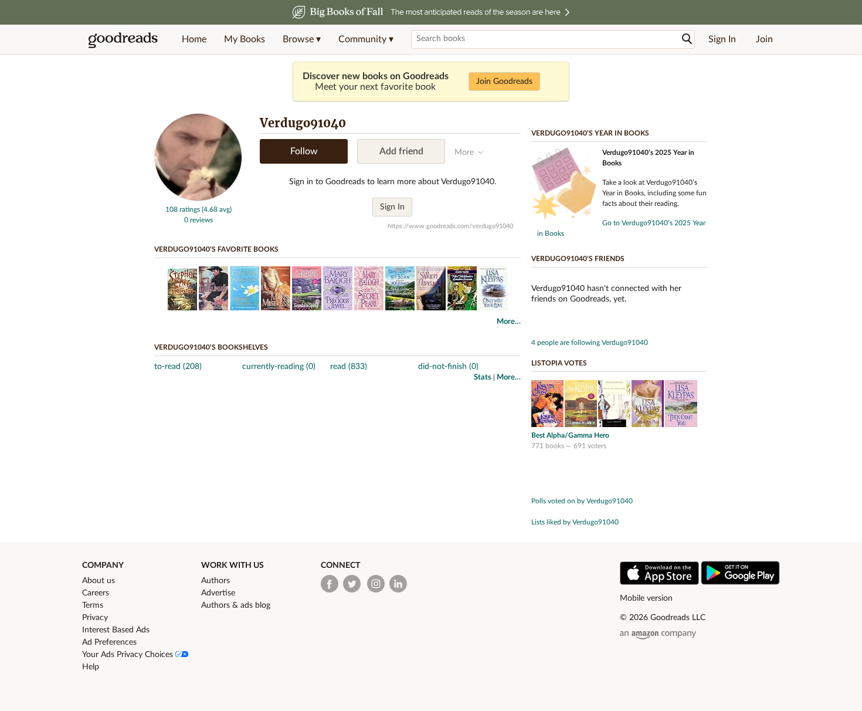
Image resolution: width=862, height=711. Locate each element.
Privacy (95, 618)
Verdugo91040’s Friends (578, 258)
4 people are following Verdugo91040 (589, 342)
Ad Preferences (109, 642)
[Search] (687, 39)
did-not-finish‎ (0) (448, 367)
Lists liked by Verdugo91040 (575, 522)
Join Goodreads (504, 81)
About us (98, 581)
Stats (482, 377)
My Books (244, 39)
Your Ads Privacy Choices (128, 655)
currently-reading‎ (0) (278, 367)
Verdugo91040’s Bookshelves (211, 347)
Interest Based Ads (116, 630)
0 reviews (198, 220)
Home (194, 39)
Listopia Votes (559, 363)
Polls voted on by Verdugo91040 (582, 501)
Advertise (218, 593)
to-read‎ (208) (178, 367)
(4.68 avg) (217, 209)
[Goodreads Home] (123, 39)
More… (509, 322)
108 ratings (182, 209)
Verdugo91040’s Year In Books (590, 133)
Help (90, 667)
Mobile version (646, 598)
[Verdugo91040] (198, 198)
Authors (215, 581)
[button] (302, 39)
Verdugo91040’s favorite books (216, 249)
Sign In (722, 39)
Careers (95, 593)
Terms (92, 605)
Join (764, 39)
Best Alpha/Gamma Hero (570, 435)
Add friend (401, 151)
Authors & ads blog (235, 605)
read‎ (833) (348, 367)
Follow (304, 151)
